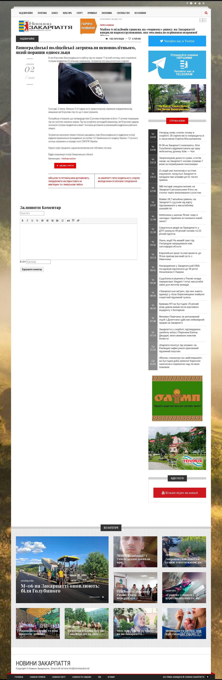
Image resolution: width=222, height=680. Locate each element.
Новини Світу (58, 677)
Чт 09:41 (153, 269)
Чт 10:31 (153, 243)
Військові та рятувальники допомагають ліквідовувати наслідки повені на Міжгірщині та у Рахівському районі (68, 181)
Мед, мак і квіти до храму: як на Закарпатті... (136, 632)
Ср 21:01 (153, 362)
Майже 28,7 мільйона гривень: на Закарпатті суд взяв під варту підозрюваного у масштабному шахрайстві (177, 204)
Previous (201, 20)
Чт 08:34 (153, 307)
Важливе (71, 627)
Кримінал (92, 12)
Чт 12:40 (153, 189)
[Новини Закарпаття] (47, 26)
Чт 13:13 (153, 161)
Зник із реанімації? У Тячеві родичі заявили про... (133, 559)
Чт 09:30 (153, 281)
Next (204, 20)
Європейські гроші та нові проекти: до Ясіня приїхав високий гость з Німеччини (180, 256)
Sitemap (111, 677)
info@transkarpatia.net (79, 668)
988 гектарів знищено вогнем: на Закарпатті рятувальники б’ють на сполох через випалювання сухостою (180, 189)
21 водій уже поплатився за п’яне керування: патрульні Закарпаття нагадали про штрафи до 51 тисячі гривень (178, 175)
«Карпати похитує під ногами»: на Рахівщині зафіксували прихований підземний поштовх (178, 348)
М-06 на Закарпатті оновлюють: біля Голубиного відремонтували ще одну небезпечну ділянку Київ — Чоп (179, 148)
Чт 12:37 (153, 204)
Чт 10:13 (153, 256)
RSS (99, 677)
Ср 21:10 (153, 348)
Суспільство (123, 12)
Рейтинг (136, 38)
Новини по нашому (26, 627)
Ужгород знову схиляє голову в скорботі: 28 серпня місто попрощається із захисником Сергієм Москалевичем (181, 135)
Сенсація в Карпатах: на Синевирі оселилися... (86, 632)
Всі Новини (140, 12)
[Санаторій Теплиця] (177, 448)
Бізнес (55, 12)
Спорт (80, 12)
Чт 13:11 (153, 175)
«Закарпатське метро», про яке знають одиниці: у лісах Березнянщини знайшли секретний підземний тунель (181, 294)
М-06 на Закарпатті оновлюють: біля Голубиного (60, 588)
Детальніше (94, 596)
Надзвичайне (26, 12)
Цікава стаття (66, 166)
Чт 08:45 (153, 294)
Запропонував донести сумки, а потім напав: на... (184, 560)
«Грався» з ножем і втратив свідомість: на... (183, 596)
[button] (22, 220)
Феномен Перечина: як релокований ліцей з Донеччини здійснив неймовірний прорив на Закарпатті (181, 319)
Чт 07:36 (153, 319)
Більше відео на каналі (181, 492)
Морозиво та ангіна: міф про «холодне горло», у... (183, 632)
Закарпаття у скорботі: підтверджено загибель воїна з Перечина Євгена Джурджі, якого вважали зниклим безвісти (179, 334)
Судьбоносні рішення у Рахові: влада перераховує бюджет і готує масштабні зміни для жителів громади (181, 281)
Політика (42, 12)
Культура (67, 12)
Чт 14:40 (153, 148)
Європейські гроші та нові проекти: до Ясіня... (38, 632)
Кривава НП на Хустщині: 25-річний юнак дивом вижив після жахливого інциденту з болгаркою (179, 306)
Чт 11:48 (153, 218)
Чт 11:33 (153, 231)
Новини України (37, 677)
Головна (19, 677)
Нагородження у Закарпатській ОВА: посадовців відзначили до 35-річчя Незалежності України (179, 268)
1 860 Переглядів (116, 38)
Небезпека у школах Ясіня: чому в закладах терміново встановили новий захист (180, 218)
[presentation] (22, 220)
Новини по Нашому (81, 677)
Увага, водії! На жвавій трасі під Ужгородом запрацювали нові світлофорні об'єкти (176, 243)
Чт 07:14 (153, 334)
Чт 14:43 (153, 135)
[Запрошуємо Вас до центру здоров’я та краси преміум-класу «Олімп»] (177, 398)
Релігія (119, 627)
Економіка (107, 12)
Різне (167, 627)
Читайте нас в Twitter (179, 41)
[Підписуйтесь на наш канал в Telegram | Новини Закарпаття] (177, 64)
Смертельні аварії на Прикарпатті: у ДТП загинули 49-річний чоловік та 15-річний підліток (180, 230)
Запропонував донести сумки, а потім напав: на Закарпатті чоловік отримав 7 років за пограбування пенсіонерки (181, 161)
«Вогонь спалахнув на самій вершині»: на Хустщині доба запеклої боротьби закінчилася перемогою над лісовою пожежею (180, 362)
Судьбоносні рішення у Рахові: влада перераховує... (133, 595)
